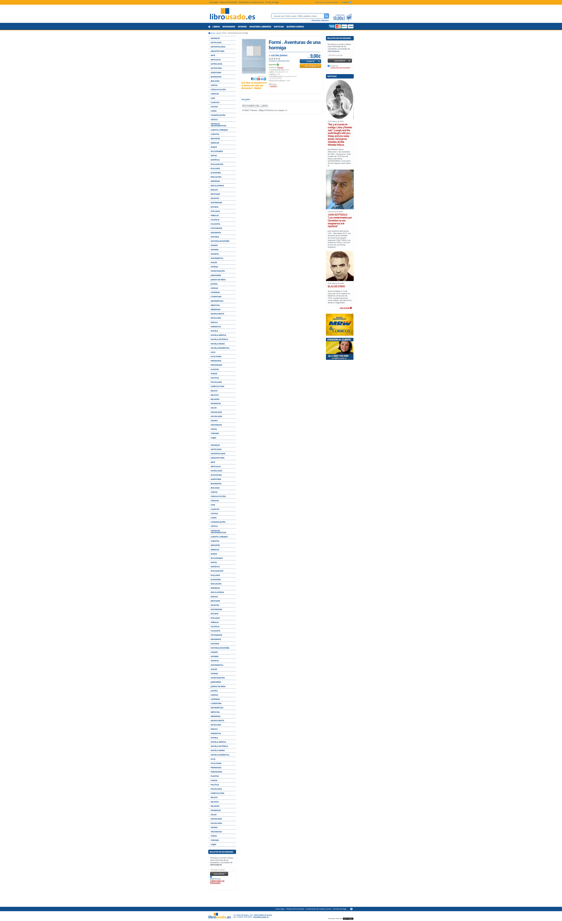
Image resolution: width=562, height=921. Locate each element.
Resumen (245, 99)
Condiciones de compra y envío (251, 2)
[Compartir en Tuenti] (261, 79)
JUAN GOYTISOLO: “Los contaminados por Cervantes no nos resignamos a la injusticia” (340, 220)
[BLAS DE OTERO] (340, 266)
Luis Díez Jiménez (279, 55)
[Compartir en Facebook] (252, 79)
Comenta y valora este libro (279, 60)
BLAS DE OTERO (336, 286)
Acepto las (340, 67)
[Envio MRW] (340, 325)
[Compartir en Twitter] (255, 79)
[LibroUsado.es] (232, 14)
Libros (218, 33)
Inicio (213, 33)
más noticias (345, 308)
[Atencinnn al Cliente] (340, 349)
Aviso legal (213, 2)
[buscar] (326, 16)
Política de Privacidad (228, 2)
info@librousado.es (261, 917)
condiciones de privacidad (217, 882)
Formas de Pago (272, 2)
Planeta (280, 67)
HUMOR (273, 86)
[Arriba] (351, 909)
